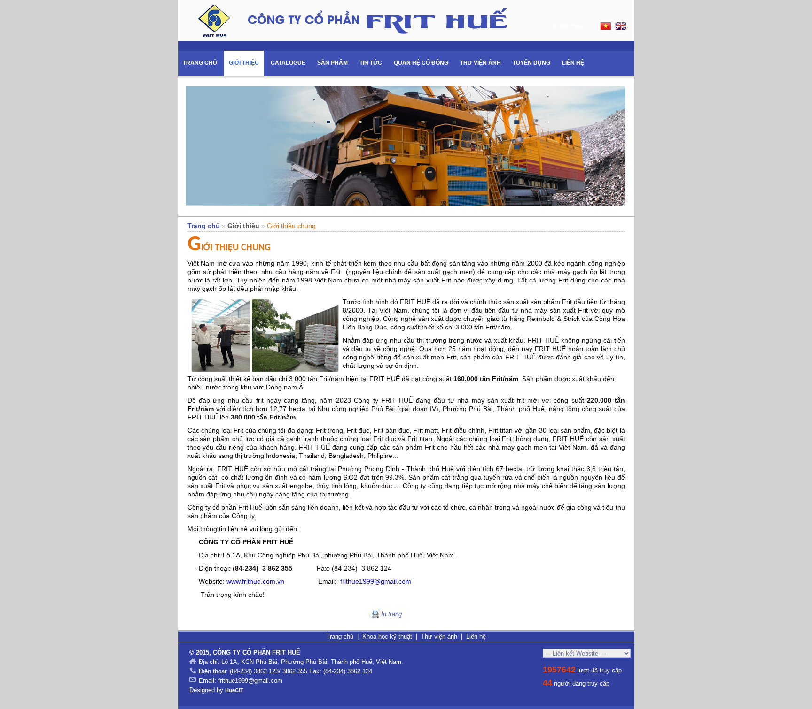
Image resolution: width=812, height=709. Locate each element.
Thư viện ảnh (439, 636)
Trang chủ (203, 225)
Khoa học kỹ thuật (387, 636)
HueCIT (234, 690)
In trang (391, 614)
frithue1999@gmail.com (375, 581)
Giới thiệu (243, 225)
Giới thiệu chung (291, 225)
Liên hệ (476, 636)
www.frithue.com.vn (255, 581)
